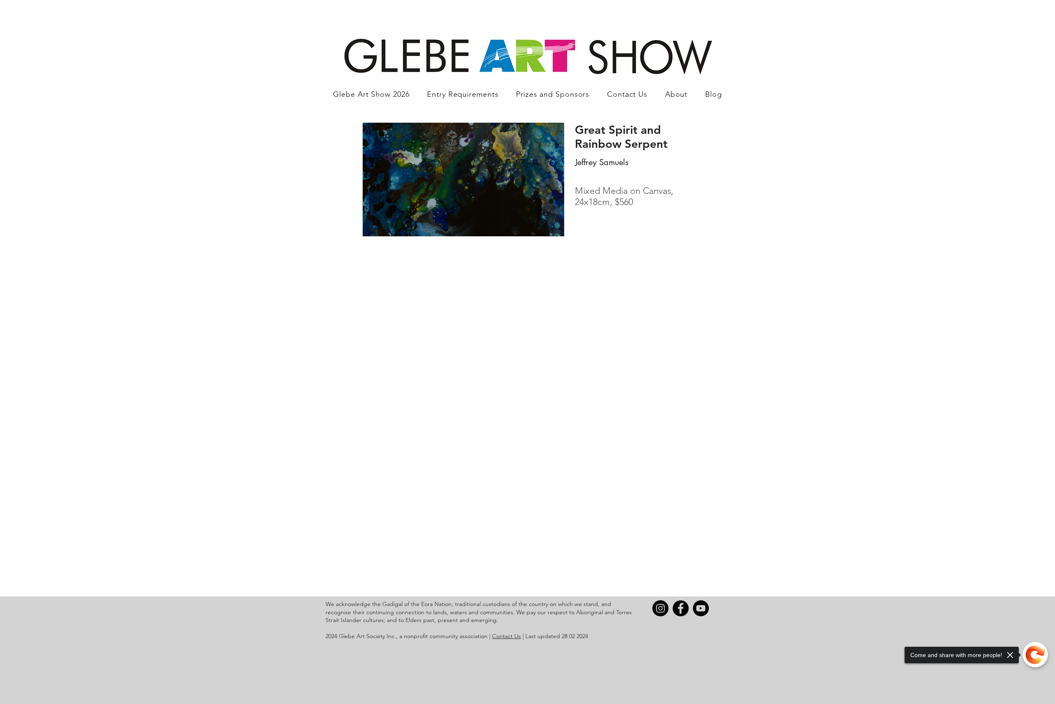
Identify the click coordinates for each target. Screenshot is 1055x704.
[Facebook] (681, 608)
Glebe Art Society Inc (366, 636)
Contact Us (506, 636)
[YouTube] (701, 608)
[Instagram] (660, 608)
